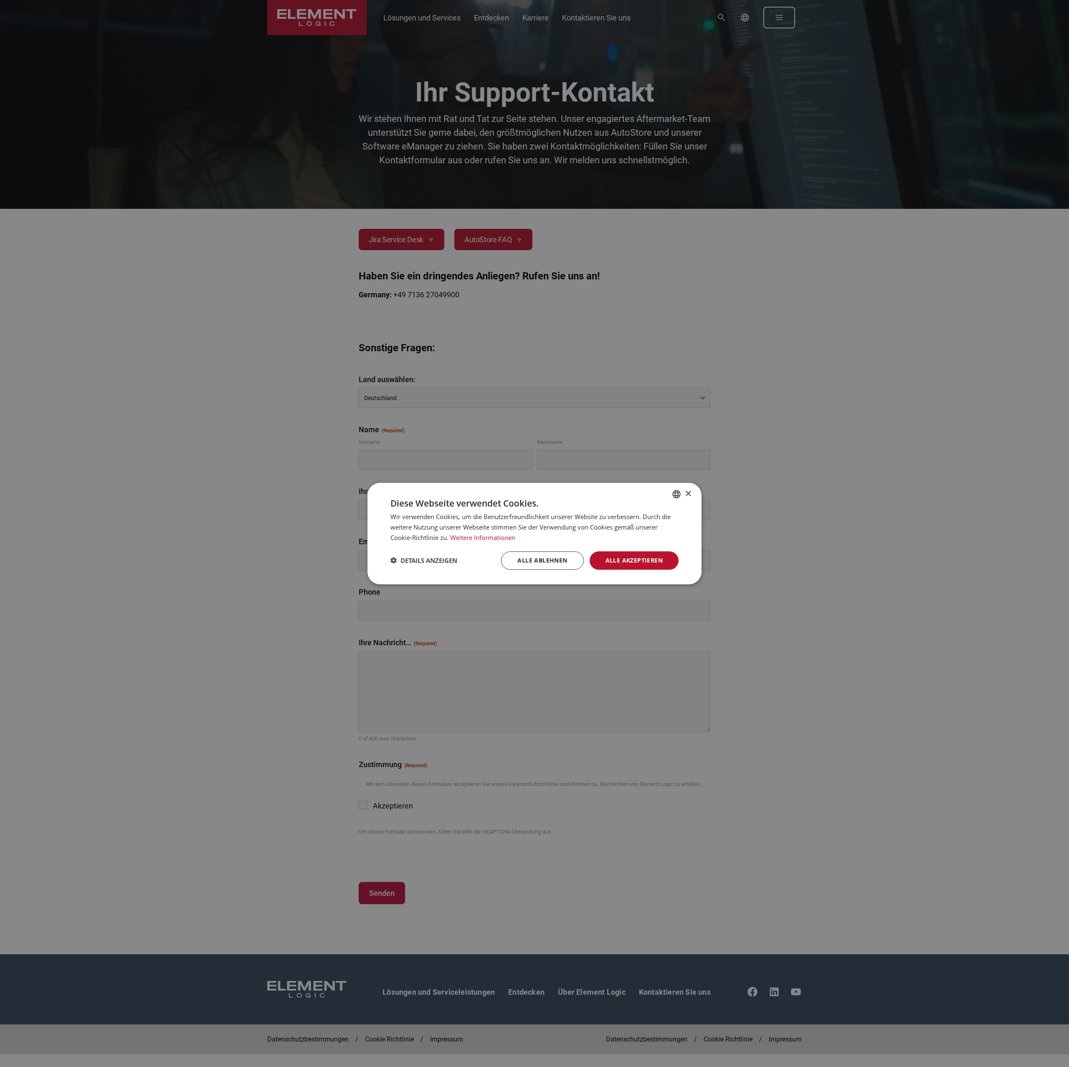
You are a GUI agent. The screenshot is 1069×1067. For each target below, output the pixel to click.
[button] (423, 560)
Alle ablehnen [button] (542, 560)
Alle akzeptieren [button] (634, 560)
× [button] (688, 493)
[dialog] (534, 533)
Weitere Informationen (482, 537)
